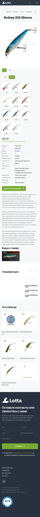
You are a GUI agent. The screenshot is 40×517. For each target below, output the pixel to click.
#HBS (16, 92)
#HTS (6, 133)
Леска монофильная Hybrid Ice (10, 333)
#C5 (7, 92)
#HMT (16, 119)
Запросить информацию (12, 188)
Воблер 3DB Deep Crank (27, 358)
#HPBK (26, 119)
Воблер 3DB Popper (8, 358)
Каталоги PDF (6, 473)
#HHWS (26, 106)
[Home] (6, 3)
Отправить (18, 446)
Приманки (29, 11)
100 (10, 70)
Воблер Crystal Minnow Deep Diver (9, 384)
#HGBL (26, 92)
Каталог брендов (7, 467)
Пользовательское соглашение (10, 487)
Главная (8, 11)
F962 (5, 77)
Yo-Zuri (22, 11)
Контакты (5, 476)
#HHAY (16, 106)
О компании (5, 470)
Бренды (15, 11)
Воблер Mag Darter (26, 332)
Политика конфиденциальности (10, 490)
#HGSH (7, 106)
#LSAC (16, 133)
